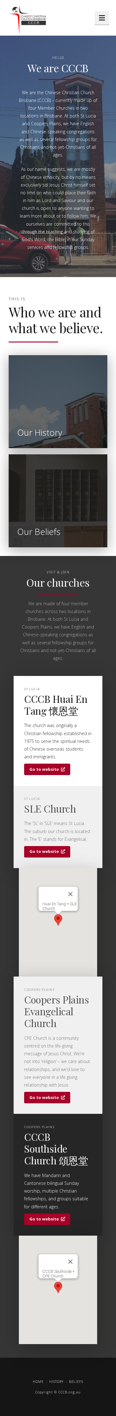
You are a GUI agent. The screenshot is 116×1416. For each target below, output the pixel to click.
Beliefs (76, 1381)
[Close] (70, 894)
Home (38, 1381)
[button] (102, 17)
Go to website (44, 769)
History (56, 1381)
